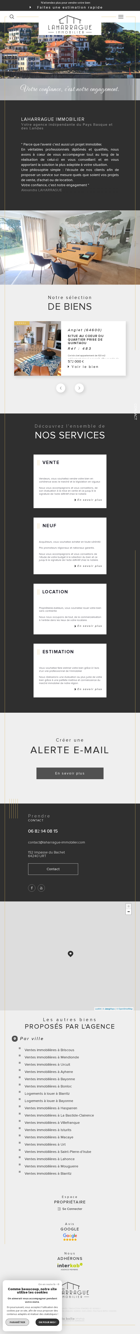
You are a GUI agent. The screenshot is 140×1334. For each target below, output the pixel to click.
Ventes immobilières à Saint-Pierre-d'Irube (58, 1152)
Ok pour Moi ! (47, 1322)
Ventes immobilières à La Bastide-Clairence (59, 1115)
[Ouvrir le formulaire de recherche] (11, 16)
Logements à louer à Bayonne (49, 1101)
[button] (79, 388)
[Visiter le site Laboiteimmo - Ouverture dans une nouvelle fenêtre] (70, 1323)
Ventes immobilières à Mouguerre (51, 1166)
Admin (77, 1311)
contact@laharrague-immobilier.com (56, 842)
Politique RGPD (100, 1311)
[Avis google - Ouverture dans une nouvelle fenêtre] (70, 1237)
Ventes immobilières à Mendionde (52, 1057)
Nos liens (86, 1311)
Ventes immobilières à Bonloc (48, 1086)
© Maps (109, 1008)
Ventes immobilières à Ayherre (49, 1072)
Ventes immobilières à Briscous (49, 1050)
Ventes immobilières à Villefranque (52, 1123)
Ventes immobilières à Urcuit (47, 1064)
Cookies (112, 1311)
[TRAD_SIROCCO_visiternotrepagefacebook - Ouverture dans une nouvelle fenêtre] (31, 888)
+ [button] (128, 906)
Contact (135, 411)
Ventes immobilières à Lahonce (50, 1159)
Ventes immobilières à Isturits (48, 1130)
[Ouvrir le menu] (121, 17)
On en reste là (46, 1284)
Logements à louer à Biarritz (47, 1093)
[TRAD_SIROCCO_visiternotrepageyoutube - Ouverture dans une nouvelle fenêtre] (41, 888)
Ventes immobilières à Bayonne (50, 1079)
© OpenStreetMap (124, 1008)
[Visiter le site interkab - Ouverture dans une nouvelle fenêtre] (70, 1266)
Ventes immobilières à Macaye (49, 1137)
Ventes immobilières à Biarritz (48, 1173)
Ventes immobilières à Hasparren (51, 1108)
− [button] (128, 911)
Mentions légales (63, 1311)
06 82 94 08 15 (43, 831)
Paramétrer (17, 1322)
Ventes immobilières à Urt (45, 1144)
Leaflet (98, 1008)
